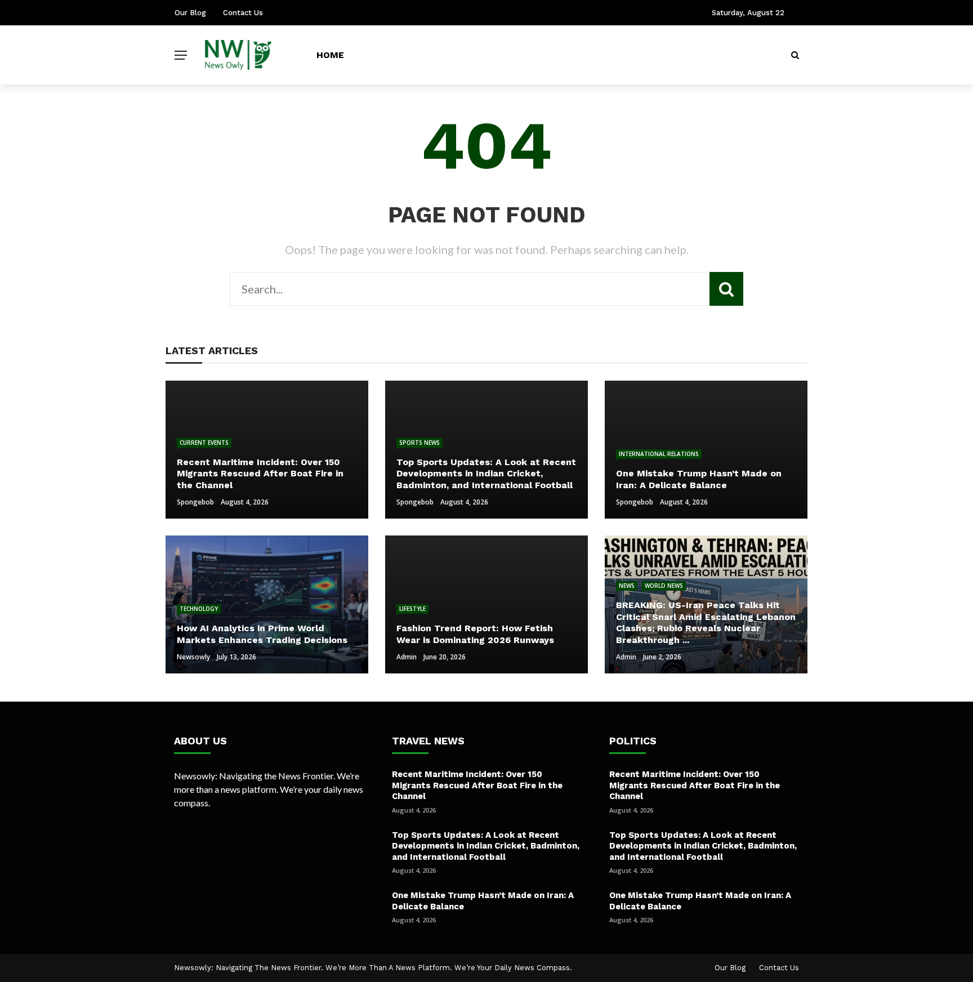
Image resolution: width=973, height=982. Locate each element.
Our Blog (190, 12)
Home (330, 55)
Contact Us (243, 12)
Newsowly (193, 657)
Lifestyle (412, 609)
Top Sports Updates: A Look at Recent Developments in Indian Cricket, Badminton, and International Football (485, 846)
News (627, 586)
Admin (406, 657)
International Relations (659, 454)
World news (664, 586)
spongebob (195, 502)
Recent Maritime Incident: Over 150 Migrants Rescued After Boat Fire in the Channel (477, 785)
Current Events (204, 443)
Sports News (419, 443)
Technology (199, 609)
